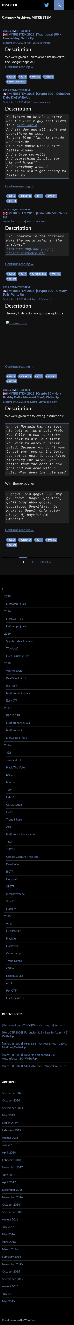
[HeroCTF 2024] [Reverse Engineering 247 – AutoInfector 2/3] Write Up (30, 1056)
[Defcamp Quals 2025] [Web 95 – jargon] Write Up (34, 1025)
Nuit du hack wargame (20, 834)
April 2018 (9, 1152)
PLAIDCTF (13, 715)
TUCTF (10, 849)
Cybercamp (13, 953)
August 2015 (10, 1286)
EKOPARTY (13, 931)
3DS (9, 752)
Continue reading (19, 67)
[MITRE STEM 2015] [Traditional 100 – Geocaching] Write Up (32, 36)
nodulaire (32, 299)
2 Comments (39, 221)
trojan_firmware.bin (25, 253)
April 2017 (9, 1182)
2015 (6, 30)
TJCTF (10, 841)
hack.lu (10, 775)
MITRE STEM (22, 30)
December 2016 (12, 1189)
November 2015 (12, 1264)
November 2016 (12, 1197)
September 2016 (12, 1212)
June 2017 (8, 1174)
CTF (12, 30)
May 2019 (8, 1115)
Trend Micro (14, 819)
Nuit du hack (14, 730)
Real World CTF (16, 678)
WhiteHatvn (14, 670)
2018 (7, 663)
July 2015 (8, 1293)
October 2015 (11, 1271)
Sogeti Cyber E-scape (19, 641)
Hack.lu (11, 938)
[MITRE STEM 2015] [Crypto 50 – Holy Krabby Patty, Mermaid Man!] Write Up (32, 395)
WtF (29, 42)
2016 (7, 745)
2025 (7, 596)
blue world (27, 125)
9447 (9, 923)
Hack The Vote (15, 767)
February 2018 (11, 1160)
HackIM (11, 908)
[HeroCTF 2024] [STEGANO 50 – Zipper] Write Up (34, 1066)
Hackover (12, 946)
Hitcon (10, 782)
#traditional (17, 81)
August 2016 (10, 1219)
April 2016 (9, 1241)
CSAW (10, 968)
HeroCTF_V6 (14, 618)
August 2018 (10, 1137)
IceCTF (10, 812)
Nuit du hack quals (18, 693)
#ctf (23, 76)
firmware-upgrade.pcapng (30, 249)
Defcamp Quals (16, 603)
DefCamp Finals (16, 737)
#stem (49, 76)
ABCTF (10, 827)
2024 (7, 611)
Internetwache (15, 894)
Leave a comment (42, 42)
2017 (7, 708)
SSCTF (10, 886)
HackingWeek (15, 998)
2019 (7, 633)
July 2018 (8, 1145)
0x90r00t (9, 5)
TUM (9, 789)
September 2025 (12, 1093)
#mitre (36, 76)
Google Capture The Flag (22, 856)
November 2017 (12, 1167)
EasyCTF (11, 700)
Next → (46, 562)
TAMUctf (12, 648)
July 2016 (8, 1227)
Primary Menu (69, 5)
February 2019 (11, 1130)
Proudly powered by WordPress (19, 1319)
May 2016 (8, 1234)
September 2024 (12, 1108)
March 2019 (10, 1122)
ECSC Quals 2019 (17, 656)
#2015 (12, 76)
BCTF (9, 871)
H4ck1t (11, 797)
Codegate (12, 879)
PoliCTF (11, 990)
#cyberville (39, 273)
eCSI (9, 983)
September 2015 (12, 1279)
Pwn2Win (12, 864)
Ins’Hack (11, 685)
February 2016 (11, 1256)
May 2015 (8, 1301)
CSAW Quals (14, 804)
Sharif (10, 901)
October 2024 (11, 1100)
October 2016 (11, 1204)
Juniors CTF (14, 760)
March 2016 (10, 1249)
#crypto (26, 196)
